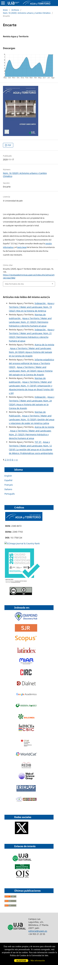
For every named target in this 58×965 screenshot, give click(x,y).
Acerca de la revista (44, 344)
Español (8, 480)
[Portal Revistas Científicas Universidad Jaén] (22, 877)
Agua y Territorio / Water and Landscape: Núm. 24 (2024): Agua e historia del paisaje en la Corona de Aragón (30, 352)
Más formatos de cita (14, 283)
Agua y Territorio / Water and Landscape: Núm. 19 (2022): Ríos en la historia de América (31, 307)
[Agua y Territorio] (23, 520)
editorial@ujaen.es (37, 931)
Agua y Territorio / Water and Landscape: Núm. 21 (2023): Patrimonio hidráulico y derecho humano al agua (30, 322)
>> (16, 459)
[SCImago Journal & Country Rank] (22, 543)
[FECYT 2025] (22, 582)
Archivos (15, 10)
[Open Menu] (3, 3)
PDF (9, 145)
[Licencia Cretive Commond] (21, 594)
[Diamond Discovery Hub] (26, 620)
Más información (37, 960)
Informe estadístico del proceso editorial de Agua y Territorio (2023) (31, 363)
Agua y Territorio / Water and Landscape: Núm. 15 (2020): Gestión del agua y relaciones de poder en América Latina (31, 419)
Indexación (40, 303)
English (8, 475)
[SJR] (26, 630)
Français (8, 484)
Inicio (5, 10)
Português (9, 493)
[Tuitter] (21, 833)
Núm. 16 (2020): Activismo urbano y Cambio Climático (27, 13)
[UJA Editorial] (22, 862)
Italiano (8, 489)
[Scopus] (26, 641)
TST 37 (38, 442)
